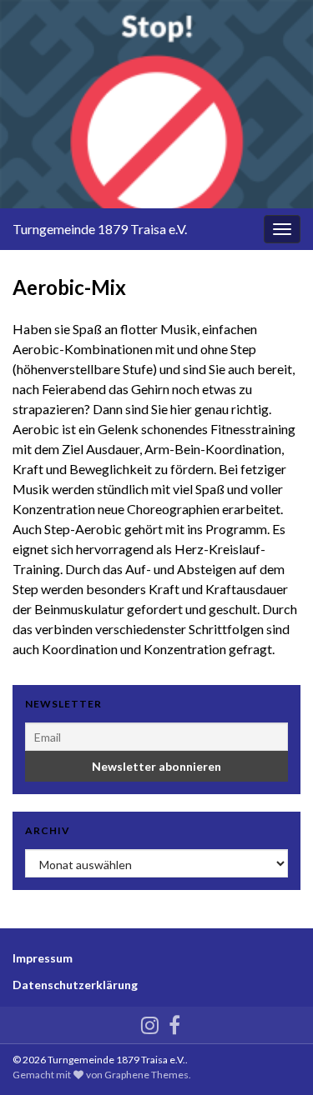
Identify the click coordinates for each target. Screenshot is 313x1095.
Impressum (43, 958)
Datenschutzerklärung (75, 985)
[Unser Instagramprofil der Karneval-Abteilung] (150, 1022)
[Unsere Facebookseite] (174, 1022)
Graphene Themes (146, 1074)
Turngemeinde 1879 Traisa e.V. (100, 229)
